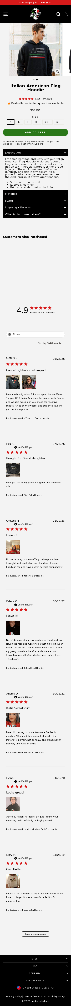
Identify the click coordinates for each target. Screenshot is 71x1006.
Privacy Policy (14, 996)
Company (34, 973)
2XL (47, 122)
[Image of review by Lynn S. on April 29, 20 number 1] (13, 804)
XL (37, 122)
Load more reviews (35, 934)
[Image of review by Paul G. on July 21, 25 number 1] (13, 470)
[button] (35, 152)
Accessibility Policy (54, 996)
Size (35, 117)
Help (35, 966)
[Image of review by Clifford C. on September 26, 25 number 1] (13, 382)
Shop (35, 959)
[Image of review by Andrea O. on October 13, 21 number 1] (13, 720)
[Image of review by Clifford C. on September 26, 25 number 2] (29, 382)
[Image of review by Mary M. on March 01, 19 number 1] (13, 881)
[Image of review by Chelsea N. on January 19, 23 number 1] (13, 547)
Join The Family (34, 980)
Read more (13, 659)
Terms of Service (32, 996)
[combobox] (51, 343)
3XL (58, 122)
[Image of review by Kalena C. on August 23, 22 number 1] (13, 628)
